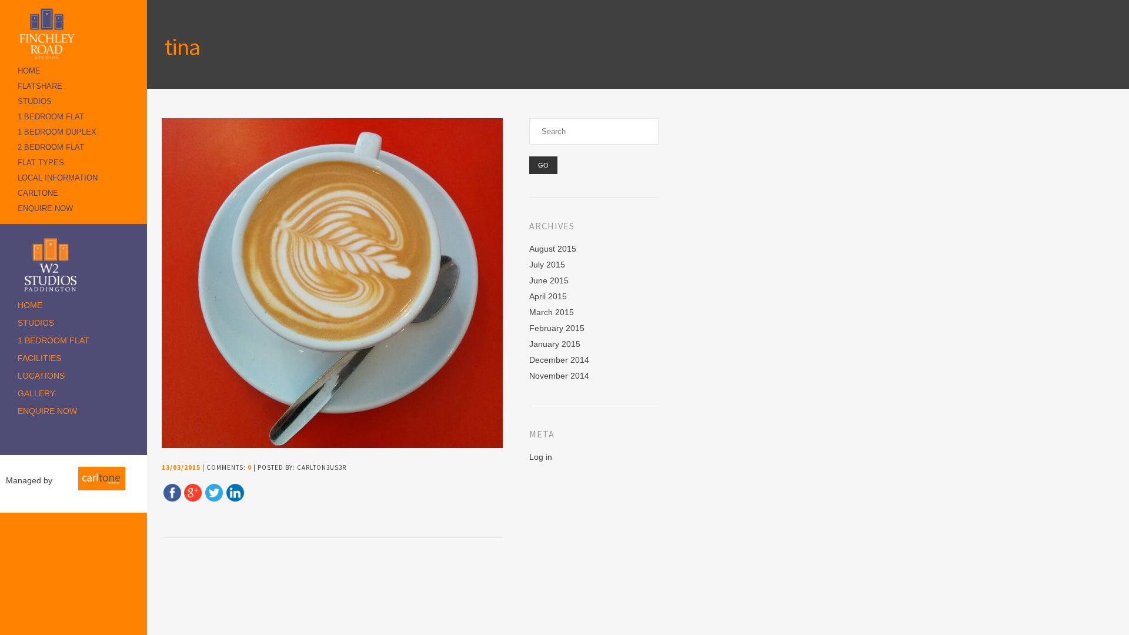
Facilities (39, 358)
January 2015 (554, 344)
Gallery (36, 393)
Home (29, 70)
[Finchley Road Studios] (50, 33)
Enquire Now (45, 208)
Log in (540, 457)
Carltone (38, 193)
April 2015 (548, 296)
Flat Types (41, 162)
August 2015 (552, 248)
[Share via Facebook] (172, 498)
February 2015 (556, 328)
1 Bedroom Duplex (57, 132)
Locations (41, 375)
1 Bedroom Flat (51, 116)
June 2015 (549, 280)
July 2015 (547, 264)
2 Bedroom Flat (51, 147)
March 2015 (551, 312)
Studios (35, 101)
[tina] (339, 445)
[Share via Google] (193, 498)
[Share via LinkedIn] (235, 498)
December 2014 (559, 360)
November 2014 (559, 375)
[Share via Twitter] (214, 498)
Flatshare (40, 86)
